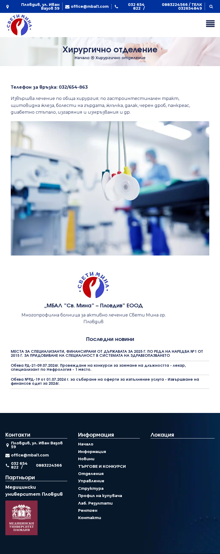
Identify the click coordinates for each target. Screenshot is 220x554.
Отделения (91, 473)
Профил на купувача (100, 495)
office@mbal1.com (90, 6)
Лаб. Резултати (95, 503)
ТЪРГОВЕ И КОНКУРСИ (102, 466)
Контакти (89, 517)
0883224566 (49, 465)
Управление (91, 481)
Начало (82, 57)
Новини (86, 458)
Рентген (87, 510)
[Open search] (211, 6)
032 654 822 (136, 6)
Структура (91, 488)
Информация (92, 451)
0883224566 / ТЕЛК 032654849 (182, 6)
